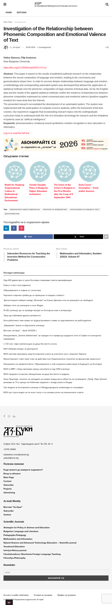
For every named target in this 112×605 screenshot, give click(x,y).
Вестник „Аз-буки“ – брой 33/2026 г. (20, 330)
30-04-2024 (30, 47)
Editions (21, 12)
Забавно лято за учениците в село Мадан (23, 305)
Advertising (9, 492)
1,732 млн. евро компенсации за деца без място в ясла (30, 344)
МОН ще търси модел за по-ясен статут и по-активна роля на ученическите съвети (43, 392)
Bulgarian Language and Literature (21, 531)
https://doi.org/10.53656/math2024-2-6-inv (25, 67)
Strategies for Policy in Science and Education (27, 527)
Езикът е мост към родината (17, 285)
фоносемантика (12, 214)
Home (9, 12)
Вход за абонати (12, 473)
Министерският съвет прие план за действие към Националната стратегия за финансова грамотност (52, 359)
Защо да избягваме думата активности (22, 315)
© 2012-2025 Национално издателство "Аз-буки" (24, 600)
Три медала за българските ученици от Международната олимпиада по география (43, 387)
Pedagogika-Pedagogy (15, 535)
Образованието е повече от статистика (22, 290)
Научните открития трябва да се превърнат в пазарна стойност (34, 295)
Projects (8, 489)
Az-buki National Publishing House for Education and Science (56, 6)
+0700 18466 (10, 449)
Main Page (8, 22)
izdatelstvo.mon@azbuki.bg (16, 454)
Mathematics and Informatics (18, 539)
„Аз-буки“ (16, 47)
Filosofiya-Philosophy (15, 558)
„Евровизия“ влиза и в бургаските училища (24, 325)
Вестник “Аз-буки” (13, 507)
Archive (7, 514)
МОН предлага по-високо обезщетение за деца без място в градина (36, 374)
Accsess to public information (16, 595)
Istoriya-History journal (15, 550)
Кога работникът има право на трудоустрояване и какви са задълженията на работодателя (47, 320)
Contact (7, 481)
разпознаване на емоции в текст (84, 209)
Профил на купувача (66, 595)
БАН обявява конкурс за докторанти (21, 349)
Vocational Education (14, 546)
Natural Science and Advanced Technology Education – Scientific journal (40, 543)
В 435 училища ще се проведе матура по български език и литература (37, 310)
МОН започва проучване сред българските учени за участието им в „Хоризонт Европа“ (45, 354)
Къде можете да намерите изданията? (23, 470)
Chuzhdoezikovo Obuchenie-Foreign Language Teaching (32, 554)
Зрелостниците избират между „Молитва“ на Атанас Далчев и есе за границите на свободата (48, 300)
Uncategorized (20, 22)
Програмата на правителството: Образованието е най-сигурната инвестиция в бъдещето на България (53, 364)
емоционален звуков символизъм (25, 209)
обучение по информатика (55, 209)
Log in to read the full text (16, 133)
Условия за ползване (43, 595)
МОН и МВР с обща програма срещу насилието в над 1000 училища (37, 369)
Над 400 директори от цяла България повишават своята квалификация (38, 280)
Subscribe (9, 485)
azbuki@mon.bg (11, 458)
